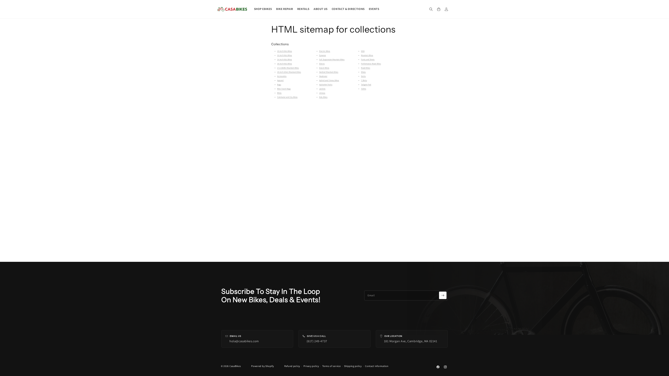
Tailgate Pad (366, 84)
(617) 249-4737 (317, 341)
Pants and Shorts (368, 59)
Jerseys (322, 93)
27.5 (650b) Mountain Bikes (288, 68)
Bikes (279, 93)
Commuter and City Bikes (287, 97)
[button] (431, 9)
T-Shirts (364, 80)
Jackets (322, 89)
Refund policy (292, 366)
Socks (363, 76)
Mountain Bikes (367, 55)
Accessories (282, 76)
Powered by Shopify (262, 366)
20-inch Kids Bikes (284, 51)
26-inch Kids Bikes (284, 63)
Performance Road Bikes (371, 63)
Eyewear (322, 55)
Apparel (280, 80)
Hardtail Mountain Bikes (328, 72)
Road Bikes (365, 68)
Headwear (323, 76)
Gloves (322, 63)
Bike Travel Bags (284, 89)
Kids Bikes (323, 97)
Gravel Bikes (324, 68)
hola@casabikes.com (244, 341)
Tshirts (363, 89)
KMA (362, 51)
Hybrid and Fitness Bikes (329, 80)
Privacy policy (311, 366)
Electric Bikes (324, 51)
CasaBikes (235, 366)
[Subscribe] (443, 295)
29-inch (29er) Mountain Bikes (289, 72)
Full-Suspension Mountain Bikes (332, 59)
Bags (279, 84)
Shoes (363, 72)
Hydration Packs (325, 84)
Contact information (376, 366)
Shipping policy (353, 366)
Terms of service (331, 366)
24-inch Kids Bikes (284, 55)
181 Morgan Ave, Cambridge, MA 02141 (410, 341)
